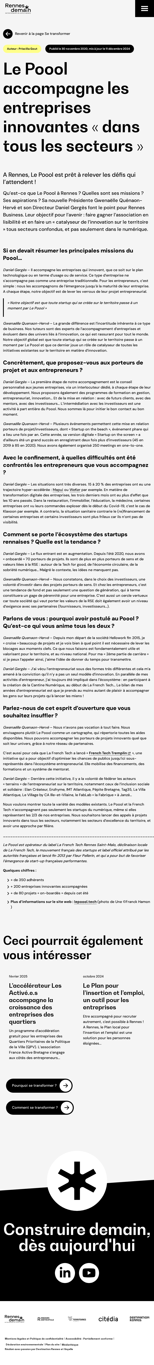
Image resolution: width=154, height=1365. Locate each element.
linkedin (65, 1273)
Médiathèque (70, 1344)
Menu (144, 8)
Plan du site (52, 1344)
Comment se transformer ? (35, 1107)
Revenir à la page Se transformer (42, 33)
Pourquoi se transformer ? (34, 1085)
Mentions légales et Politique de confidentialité (34, 1338)
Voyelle (68, 1349)
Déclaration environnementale (24, 1344)
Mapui (58, 489)
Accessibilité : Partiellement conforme (89, 1338)
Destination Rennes (48, 1349)
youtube (89, 1273)
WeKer (75, 489)
